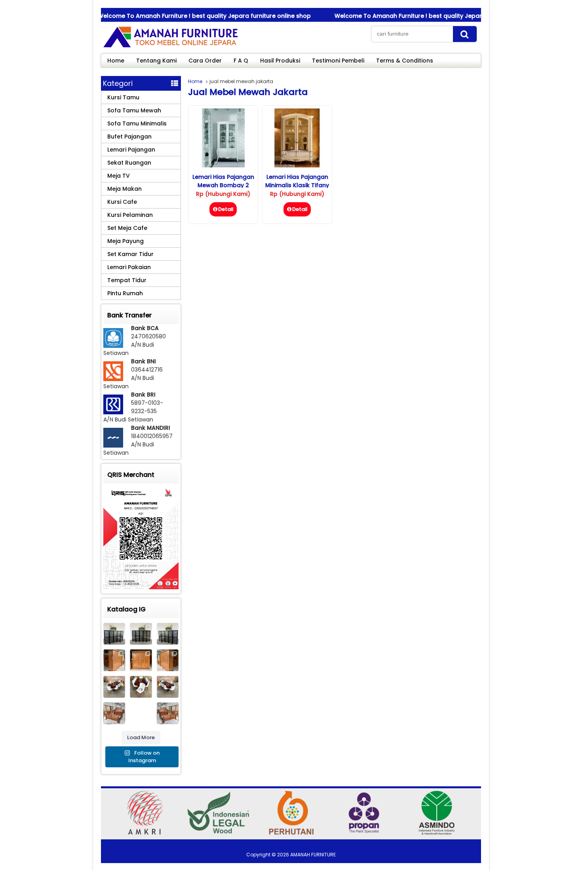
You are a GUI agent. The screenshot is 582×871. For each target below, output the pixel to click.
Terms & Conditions (404, 61)
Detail (226, 209)
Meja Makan (124, 189)
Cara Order (205, 61)
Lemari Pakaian (129, 267)
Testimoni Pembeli (338, 61)
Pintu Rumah (125, 293)
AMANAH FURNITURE (313, 854)
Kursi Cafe (122, 202)
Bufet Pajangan (129, 136)
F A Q (241, 61)
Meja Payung (125, 241)
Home (115, 61)
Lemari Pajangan (131, 150)
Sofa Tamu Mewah (134, 110)
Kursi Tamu (123, 97)
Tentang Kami (156, 61)
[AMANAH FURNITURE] (170, 47)
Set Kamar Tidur (130, 254)
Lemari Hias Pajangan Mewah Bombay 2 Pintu (223, 185)
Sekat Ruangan (129, 163)
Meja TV (118, 176)
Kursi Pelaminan (130, 215)
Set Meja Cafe (127, 228)
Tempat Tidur (126, 280)
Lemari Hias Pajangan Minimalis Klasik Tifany (297, 181)
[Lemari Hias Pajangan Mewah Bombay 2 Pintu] (223, 165)
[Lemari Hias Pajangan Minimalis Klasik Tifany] (297, 165)
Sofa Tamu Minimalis (137, 123)
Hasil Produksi (280, 61)
